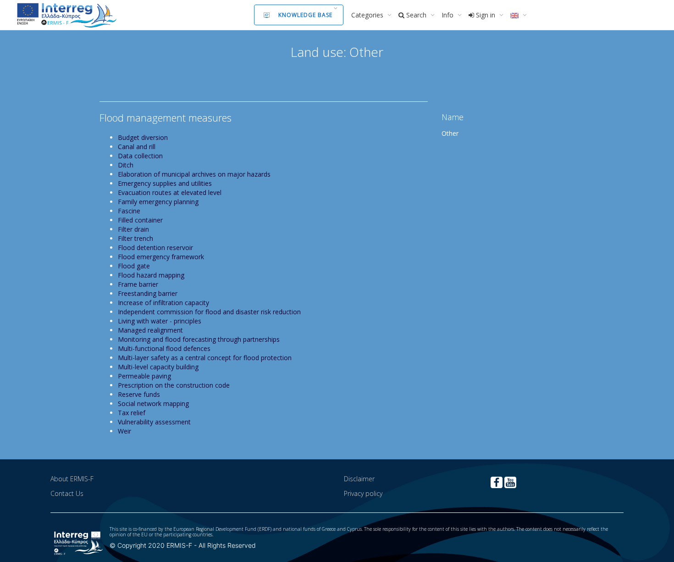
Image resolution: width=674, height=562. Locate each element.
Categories (368, 15)
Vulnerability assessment (154, 421)
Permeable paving (144, 376)
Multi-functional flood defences (164, 348)
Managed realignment (150, 330)
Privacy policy (363, 493)
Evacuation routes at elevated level (169, 192)
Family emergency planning (158, 201)
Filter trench (135, 238)
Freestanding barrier (147, 293)
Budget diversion (143, 137)
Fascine (129, 210)
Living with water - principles (159, 321)
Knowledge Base (305, 15)
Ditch (125, 165)
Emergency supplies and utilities (165, 183)
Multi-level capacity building (158, 366)
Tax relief (131, 412)
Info (448, 15)
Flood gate (134, 266)
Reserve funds (139, 394)
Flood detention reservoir (155, 247)
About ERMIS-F (72, 478)
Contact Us (66, 493)
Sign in (485, 15)
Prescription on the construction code (174, 385)
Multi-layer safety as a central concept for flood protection (205, 357)
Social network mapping (153, 403)
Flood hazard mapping (151, 275)
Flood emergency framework (161, 256)
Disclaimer (359, 478)
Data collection (140, 155)
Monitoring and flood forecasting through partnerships (199, 339)
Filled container (140, 220)
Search (416, 15)
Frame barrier (138, 284)
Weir (124, 431)
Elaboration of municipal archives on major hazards (194, 174)
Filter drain (133, 229)
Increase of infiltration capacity (163, 302)
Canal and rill (136, 146)
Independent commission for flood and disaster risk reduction (209, 311)
